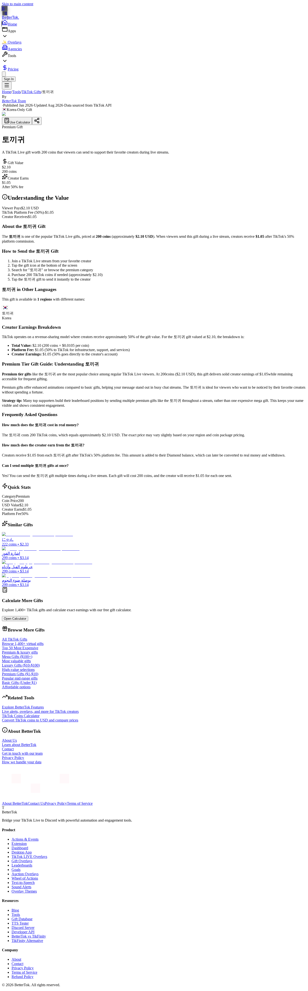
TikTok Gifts (31, 92)
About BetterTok (15, 803)
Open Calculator (15, 618)
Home (12, 24)
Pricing (13, 69)
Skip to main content (17, 4)
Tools (16, 92)
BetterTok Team (14, 101)
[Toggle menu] (7, 86)
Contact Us (36, 803)
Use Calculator (20, 122)
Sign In (9, 79)
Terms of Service (80, 803)
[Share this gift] (37, 121)
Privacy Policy (56, 803)
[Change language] (4, 74)
